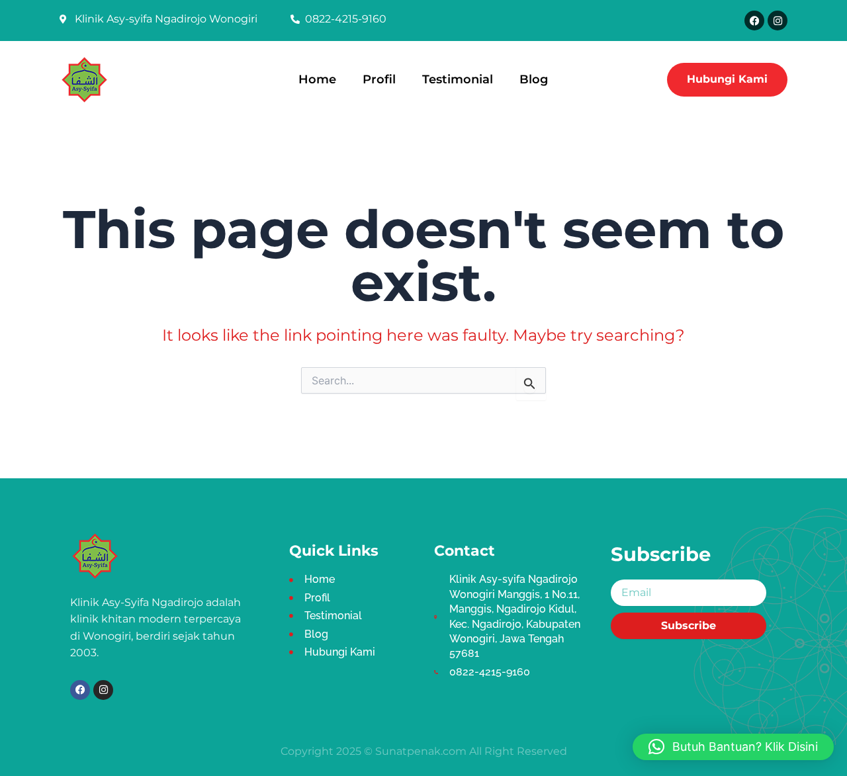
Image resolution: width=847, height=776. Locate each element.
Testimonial (457, 79)
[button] (733, 747)
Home (317, 79)
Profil (379, 79)
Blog (533, 79)
